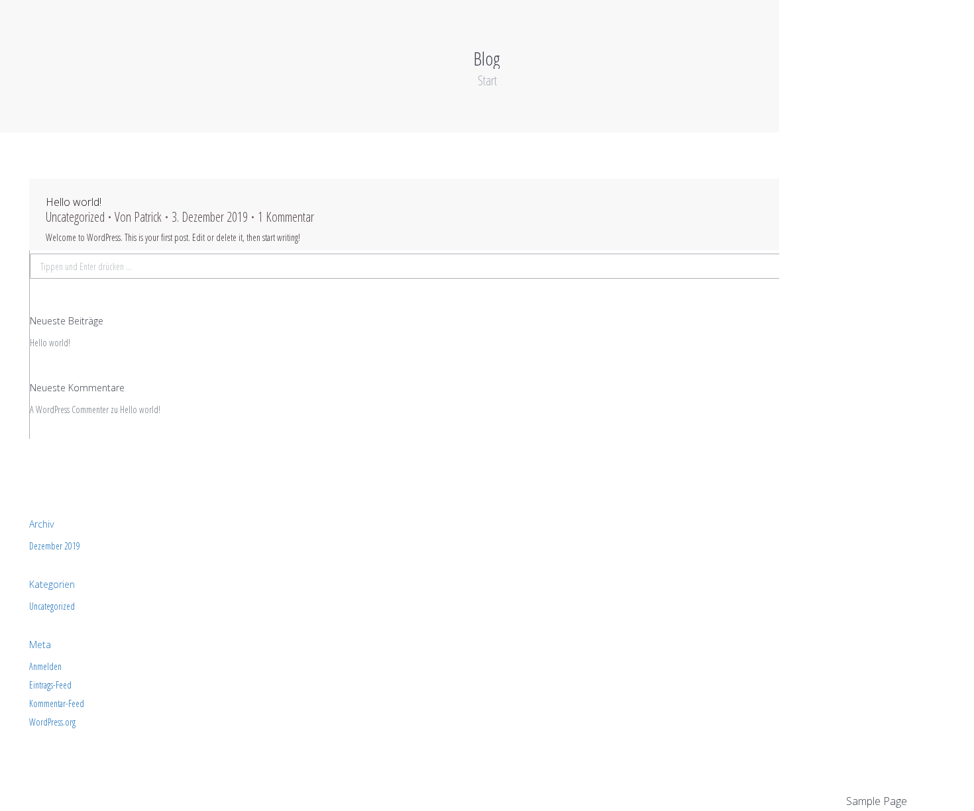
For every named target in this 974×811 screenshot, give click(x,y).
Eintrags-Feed (50, 685)
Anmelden (45, 667)
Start (487, 80)
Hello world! (73, 202)
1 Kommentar (286, 217)
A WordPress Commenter (69, 409)
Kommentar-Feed (56, 704)
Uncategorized (75, 217)
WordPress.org (52, 722)
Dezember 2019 (54, 546)
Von (138, 217)
